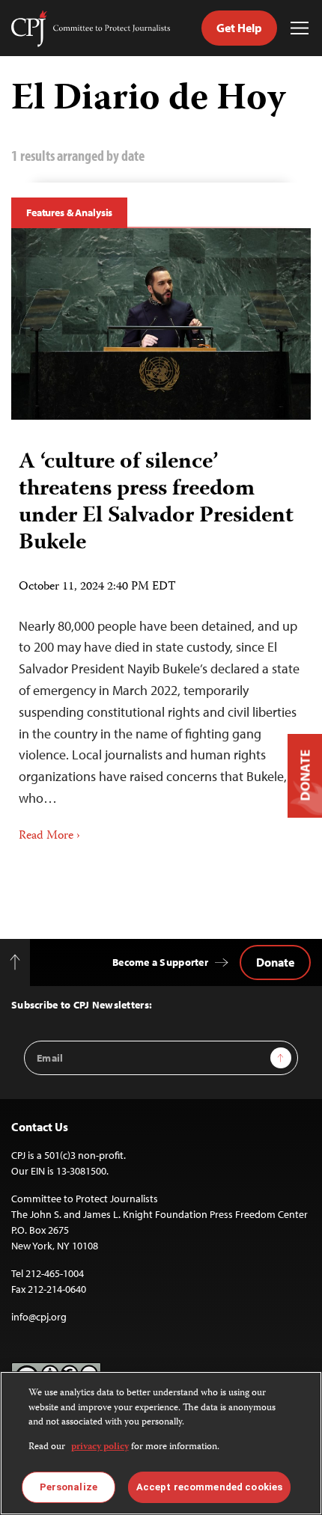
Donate (275, 962)
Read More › (49, 836)
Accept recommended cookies (209, 1487)
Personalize (68, 1487)
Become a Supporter (160, 962)
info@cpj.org (39, 1316)
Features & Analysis (69, 212)
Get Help (239, 27)
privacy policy (100, 1447)
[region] (161, 1443)
